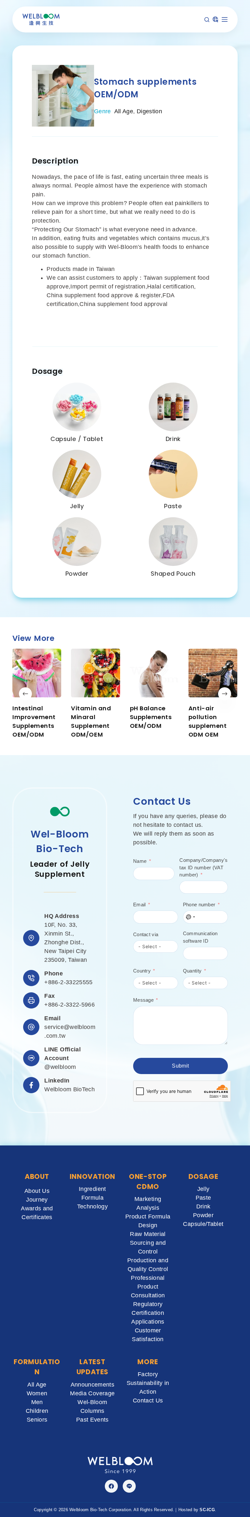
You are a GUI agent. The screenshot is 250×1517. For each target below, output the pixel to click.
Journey (37, 1199)
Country (142, 970)
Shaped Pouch (173, 573)
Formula (92, 1197)
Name (139, 861)
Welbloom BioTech (69, 1089)
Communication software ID (200, 937)
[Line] (129, 1486)
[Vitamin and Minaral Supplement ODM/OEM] (95, 673)
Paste (173, 506)
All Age (123, 111)
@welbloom (60, 1067)
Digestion (149, 111)
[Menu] (225, 19)
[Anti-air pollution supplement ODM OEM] (212, 673)
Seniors (37, 1419)
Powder (77, 573)
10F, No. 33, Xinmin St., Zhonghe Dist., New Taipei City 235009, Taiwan (65, 942)
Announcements (93, 1384)
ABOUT (37, 1176)
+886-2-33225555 (68, 982)
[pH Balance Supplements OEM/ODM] (154, 673)
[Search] (206, 19)
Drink (173, 439)
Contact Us (148, 1400)
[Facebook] (111, 1486)
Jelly (77, 506)
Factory (148, 1374)
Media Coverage (92, 1393)
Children (37, 1411)
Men (37, 1402)
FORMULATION (37, 1366)
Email (139, 904)
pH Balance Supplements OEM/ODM (151, 717)
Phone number (199, 904)
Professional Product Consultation (148, 1287)
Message (143, 1000)
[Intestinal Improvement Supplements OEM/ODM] (36, 673)
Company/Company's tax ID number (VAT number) (203, 867)
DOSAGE (203, 1176)
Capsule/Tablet (203, 1224)
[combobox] (190, 917)
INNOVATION (92, 1176)
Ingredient (92, 1189)
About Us (36, 1191)
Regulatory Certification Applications (147, 1313)
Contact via (145, 934)
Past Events (92, 1419)
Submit (180, 1066)
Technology (92, 1206)
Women (37, 1393)
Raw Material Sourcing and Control (148, 1243)
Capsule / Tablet (76, 439)
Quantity (192, 970)
